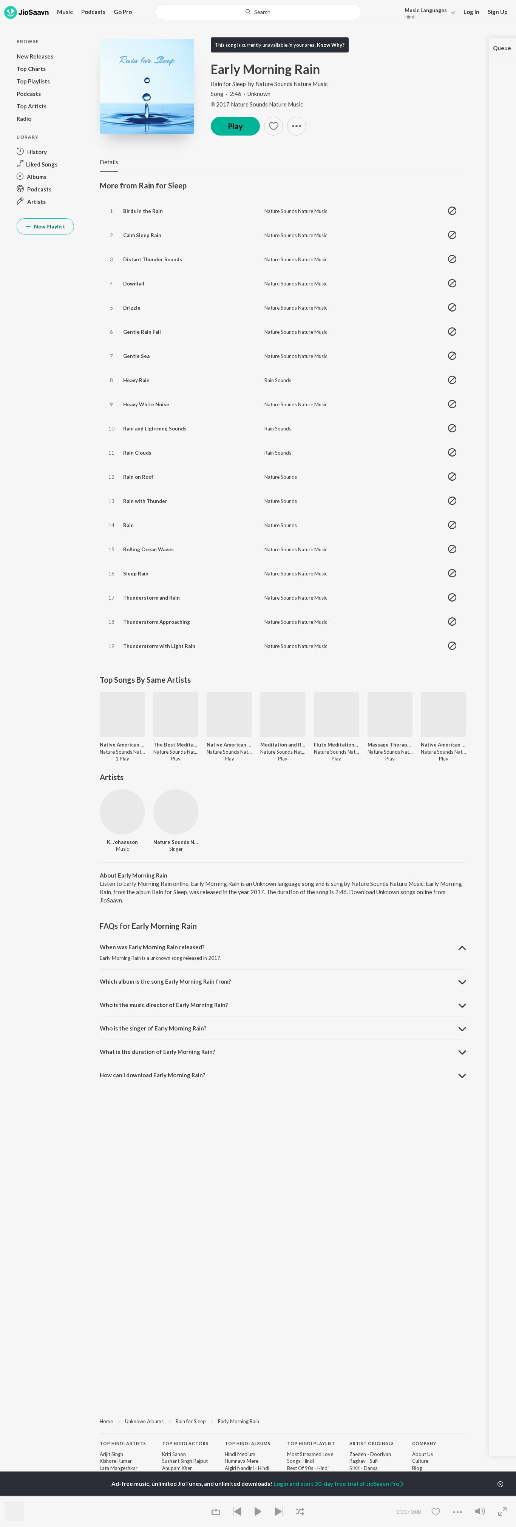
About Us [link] (422, 1454)
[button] (427, 12)
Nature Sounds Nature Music (291, 83)
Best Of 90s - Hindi (308, 1468)
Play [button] (235, 126)
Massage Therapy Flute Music (390, 745)
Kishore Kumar (116, 1461)
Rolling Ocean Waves (148, 549)
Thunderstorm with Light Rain (159, 646)
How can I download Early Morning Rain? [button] (152, 1075)
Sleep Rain (135, 574)
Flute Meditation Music (336, 745)
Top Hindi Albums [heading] (247, 1443)
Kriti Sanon (174, 1454)
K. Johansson (122, 842)
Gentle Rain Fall (142, 332)
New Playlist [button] (49, 226)
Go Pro (123, 11)
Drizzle (132, 308)
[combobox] (258, 12)
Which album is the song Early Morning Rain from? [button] (165, 981)
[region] (283, 1421)
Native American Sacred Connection (122, 745)
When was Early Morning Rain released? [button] (152, 947)
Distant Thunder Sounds (152, 259)
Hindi (410, 16)
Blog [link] (417, 1468)
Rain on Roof (138, 477)
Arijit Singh (111, 1454)
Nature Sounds (280, 477)
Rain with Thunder (145, 501)
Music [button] (65, 11)
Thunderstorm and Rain (151, 598)
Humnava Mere (241, 1461)
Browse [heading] (172, 1496)
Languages (426, 10)
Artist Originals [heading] (371, 1443)
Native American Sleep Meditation (443, 745)
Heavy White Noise (146, 404)
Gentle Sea (136, 356)
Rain (128, 525)
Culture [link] (420, 1461)
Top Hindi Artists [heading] (123, 1443)
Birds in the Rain (143, 211)
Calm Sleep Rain (142, 235)
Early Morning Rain (238, 1421)
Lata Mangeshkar (118, 1468)
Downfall (133, 284)
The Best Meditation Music (176, 745)
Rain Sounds (277, 380)
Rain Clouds (137, 453)
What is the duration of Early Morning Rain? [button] (157, 1051)
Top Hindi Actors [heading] (185, 1443)
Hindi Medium (240, 1454)
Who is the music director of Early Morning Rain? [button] (164, 1004)
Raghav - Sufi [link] (363, 1461)
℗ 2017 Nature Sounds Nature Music (257, 104)
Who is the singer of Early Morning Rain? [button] (153, 1028)
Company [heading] (424, 1443)
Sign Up (498, 11)
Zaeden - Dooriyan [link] (370, 1454)
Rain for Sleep (228, 83)
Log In (471, 11)
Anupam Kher (177, 1468)
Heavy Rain (136, 380)
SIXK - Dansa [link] (363, 1468)
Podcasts (93, 11)
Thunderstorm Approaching (156, 622)
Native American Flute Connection (229, 745)
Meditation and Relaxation (283, 745)
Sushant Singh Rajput (185, 1461)
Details (109, 162)
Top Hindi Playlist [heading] (311, 1443)
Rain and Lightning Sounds (155, 429)
